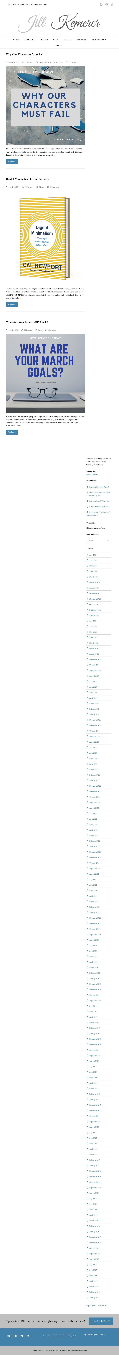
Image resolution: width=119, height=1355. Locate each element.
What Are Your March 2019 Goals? (27, 322)
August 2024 (94, 676)
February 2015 (94, 1292)
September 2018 (95, 1055)
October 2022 (94, 797)
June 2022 (93, 819)
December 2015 (95, 1237)
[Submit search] (108, 541)
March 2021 (93, 901)
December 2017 (95, 1105)
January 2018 (94, 1099)
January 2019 (94, 1033)
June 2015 (93, 1270)
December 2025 (95, 593)
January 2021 (94, 912)
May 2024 (93, 692)
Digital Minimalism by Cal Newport (27, 179)
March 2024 (93, 703)
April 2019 (93, 1017)
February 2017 (94, 1160)
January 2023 (94, 780)
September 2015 (95, 1253)
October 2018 (94, 1050)
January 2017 (94, 1165)
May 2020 (93, 956)
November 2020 (95, 923)
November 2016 (95, 1176)
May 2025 (93, 632)
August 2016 (94, 1193)
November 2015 (95, 1242)
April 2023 (93, 764)
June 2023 (93, 753)
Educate (41, 62)
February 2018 (94, 1094)
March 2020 (93, 967)
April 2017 (93, 1149)
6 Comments (54, 187)
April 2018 (93, 1083)
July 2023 (93, 747)
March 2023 (93, 769)
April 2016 (93, 1215)
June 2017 (93, 1138)
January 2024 (94, 714)
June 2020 (93, 951)
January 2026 (94, 588)
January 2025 (94, 654)
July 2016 (93, 1198)
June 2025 (93, 626)
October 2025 (94, 604)
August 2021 (94, 874)
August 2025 (94, 615)
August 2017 (94, 1127)
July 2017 (93, 1132)
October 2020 (94, 929)
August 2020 (94, 940)
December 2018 (95, 1039)
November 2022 (95, 791)
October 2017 (94, 1116)
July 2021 (93, 879)
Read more (12, 161)
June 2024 (93, 687)
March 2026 (93, 577)
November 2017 (95, 1110)
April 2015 (93, 1281)
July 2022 (93, 813)
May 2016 (93, 1209)
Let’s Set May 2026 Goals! (99, 506)
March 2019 (93, 1022)
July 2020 (93, 945)
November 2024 (95, 659)
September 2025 (95, 610)
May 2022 (93, 824)
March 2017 (93, 1154)
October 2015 (94, 1248)
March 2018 (93, 1088)
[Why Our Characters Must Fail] (45, 105)
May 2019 (93, 1011)
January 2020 (94, 978)
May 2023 (93, 758)
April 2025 (93, 637)
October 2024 (94, 665)
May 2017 (93, 1143)
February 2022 (94, 841)
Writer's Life (58, 62)
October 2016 (94, 1182)
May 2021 (93, 890)
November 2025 (95, 599)
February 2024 (94, 709)
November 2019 (95, 989)
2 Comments (73, 62)
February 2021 (94, 907)
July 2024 (93, 681)
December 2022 (95, 786)
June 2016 (93, 1204)
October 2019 (94, 995)
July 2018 (93, 1066)
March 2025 (93, 643)
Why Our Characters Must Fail (24, 54)
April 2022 (93, 830)
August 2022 (94, 808)
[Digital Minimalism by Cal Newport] (45, 237)
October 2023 (94, 731)
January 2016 (94, 1231)
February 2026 (94, 582)
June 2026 (93, 560)
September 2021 (95, 868)
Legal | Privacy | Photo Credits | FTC (96, 1334)
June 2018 (93, 1072)
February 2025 (94, 648)
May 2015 (93, 1275)
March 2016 (93, 1220)
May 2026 (93, 565)
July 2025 (93, 621)
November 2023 (95, 725)
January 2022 (94, 846)
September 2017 (95, 1121)
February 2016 (94, 1226)
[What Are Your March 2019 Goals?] (45, 373)
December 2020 (95, 918)
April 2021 (93, 896)
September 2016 (95, 1187)
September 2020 (95, 934)
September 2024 (95, 670)
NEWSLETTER (92, 474)
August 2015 (94, 1259)
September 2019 (95, 1000)
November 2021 (95, 857)
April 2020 (93, 962)
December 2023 (95, 720)
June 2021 (93, 885)
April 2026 (93, 571)
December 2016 (95, 1171)
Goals (40, 330)
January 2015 (94, 1297)
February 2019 (94, 1028)
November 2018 (95, 1044)
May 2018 (93, 1077)
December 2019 (95, 984)
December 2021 (95, 852)
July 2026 (93, 555)
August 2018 (94, 1061)
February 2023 (94, 775)
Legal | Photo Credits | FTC (96, 1305)
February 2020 (94, 973)
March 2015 (93, 1286)
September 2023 (95, 736)
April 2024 (93, 698)
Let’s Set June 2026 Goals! (99, 501)
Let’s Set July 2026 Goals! (99, 487)
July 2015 (93, 1264)
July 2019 (93, 1006)
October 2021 (94, 863)
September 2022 (95, 802)
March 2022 (93, 835)
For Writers (49, 62)
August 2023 (94, 742)
